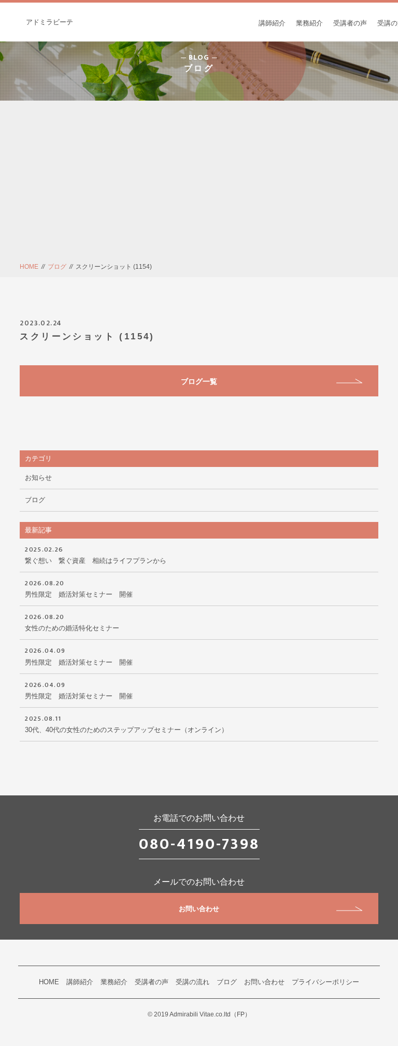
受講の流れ (192, 982)
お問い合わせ (199, 909)
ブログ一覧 (199, 381)
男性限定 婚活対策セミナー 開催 (79, 587)
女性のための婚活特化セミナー (72, 621)
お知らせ (38, 477)
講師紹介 (272, 23)
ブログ (57, 266)
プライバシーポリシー (325, 982)
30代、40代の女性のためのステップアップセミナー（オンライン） (126, 723)
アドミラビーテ (49, 22)
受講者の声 (350, 23)
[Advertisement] (199, 183)
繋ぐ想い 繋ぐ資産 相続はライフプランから (99, 554)
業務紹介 (309, 23)
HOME (29, 266)
